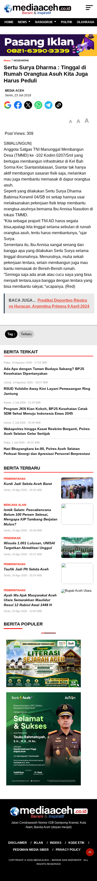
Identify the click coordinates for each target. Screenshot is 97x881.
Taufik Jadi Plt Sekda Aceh (26, 569)
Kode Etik (76, 842)
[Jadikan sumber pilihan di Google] (9, 108)
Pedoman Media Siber (31, 849)
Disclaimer (17, 842)
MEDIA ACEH (14, 90)
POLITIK (66, 22)
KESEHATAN (21, 60)
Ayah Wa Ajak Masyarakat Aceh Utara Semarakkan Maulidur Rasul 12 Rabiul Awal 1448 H (30, 600)
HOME (8, 22)
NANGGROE (44, 22)
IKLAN (38, 842)
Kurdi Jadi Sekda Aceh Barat (28, 484)
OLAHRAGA (85, 22)
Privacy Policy (68, 849)
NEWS (22, 22)
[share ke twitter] (29, 108)
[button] (70, 121)
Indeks (55, 842)
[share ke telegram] (49, 108)
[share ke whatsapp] (39, 108)
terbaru (26, 334)
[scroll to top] (90, 852)
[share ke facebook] (19, 108)
